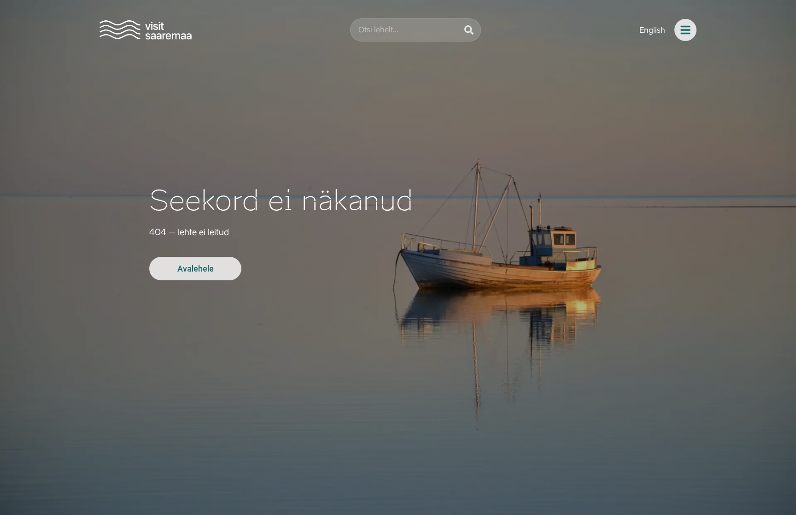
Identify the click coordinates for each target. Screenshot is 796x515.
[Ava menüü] (685, 30)
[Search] (468, 30)
